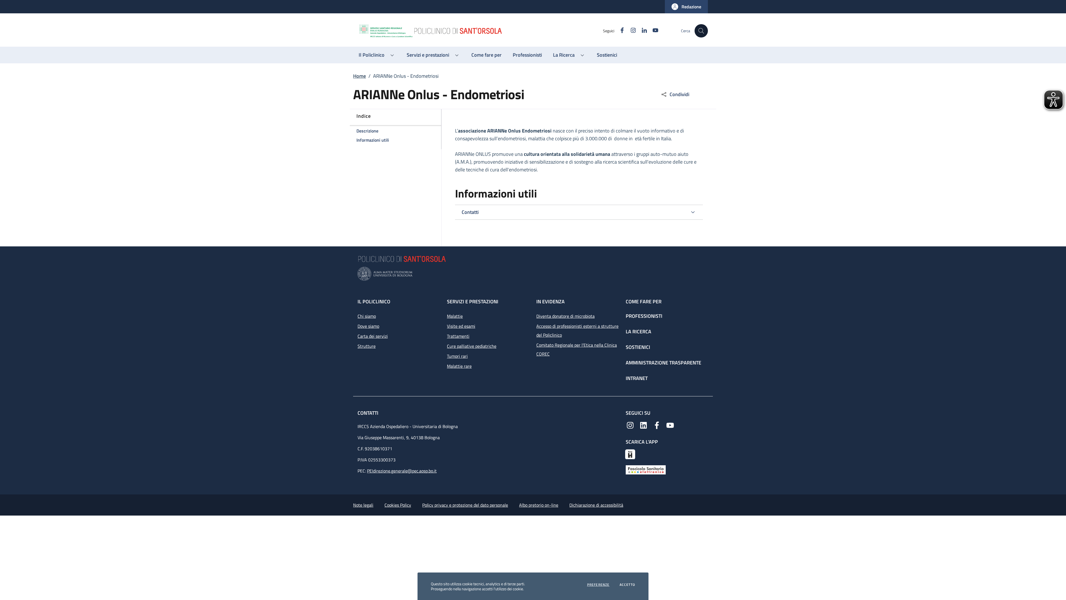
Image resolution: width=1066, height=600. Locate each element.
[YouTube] (670, 424)
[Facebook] (656, 424)
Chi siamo (367, 316)
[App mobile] (630, 453)
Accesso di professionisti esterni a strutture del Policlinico (577, 330)
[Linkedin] (643, 424)
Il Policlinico (374, 301)
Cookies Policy (397, 505)
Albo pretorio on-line (538, 505)
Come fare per (644, 301)
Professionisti (644, 316)
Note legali (363, 505)
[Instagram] (630, 424)
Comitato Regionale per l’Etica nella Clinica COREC (576, 349)
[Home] (480, 31)
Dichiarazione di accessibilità (596, 505)
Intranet (637, 378)
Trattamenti (458, 336)
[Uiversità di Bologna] (533, 274)
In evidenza (550, 301)
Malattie (455, 316)
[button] (686, 6)
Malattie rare (459, 366)
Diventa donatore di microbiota (565, 316)
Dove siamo (368, 326)
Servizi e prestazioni (472, 301)
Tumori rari (457, 356)
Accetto (627, 584)
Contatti (368, 413)
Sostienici (638, 347)
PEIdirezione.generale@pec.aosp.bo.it (402, 471)
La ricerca (638, 331)
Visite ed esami (461, 326)
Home (359, 76)
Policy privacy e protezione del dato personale (465, 505)
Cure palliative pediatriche (471, 346)
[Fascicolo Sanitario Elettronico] (646, 469)
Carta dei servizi (373, 336)
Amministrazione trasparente (663, 362)
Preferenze (598, 584)
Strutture (367, 346)
